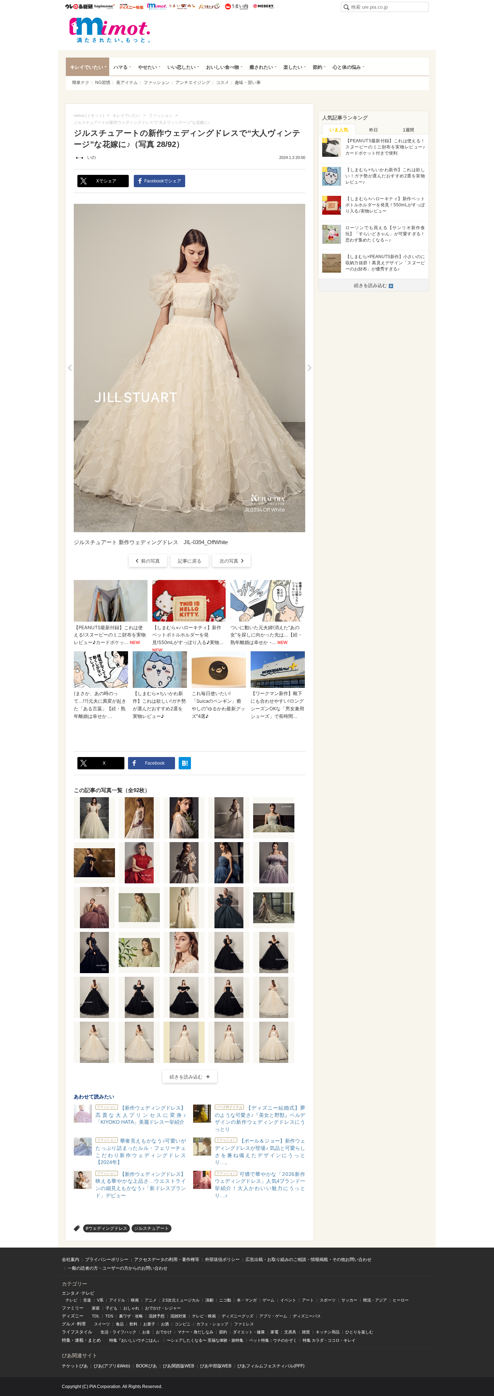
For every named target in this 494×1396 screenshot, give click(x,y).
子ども (112, 1308)
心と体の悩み (347, 67)
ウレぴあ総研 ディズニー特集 (131, 6)
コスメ (222, 82)
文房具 (290, 1332)
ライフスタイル (77, 1331)
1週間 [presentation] (408, 130)
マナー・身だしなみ (195, 1332)
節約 (317, 67)
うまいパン (209, 6)
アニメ (151, 1300)
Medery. (263, 6)
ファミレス (244, 1324)
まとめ (94, 1340)
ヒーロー (401, 1300)
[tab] (338, 129)
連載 (79, 1340)
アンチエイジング (192, 82)
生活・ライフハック (118, 1332)
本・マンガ (247, 1300)
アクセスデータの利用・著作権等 (166, 1259)
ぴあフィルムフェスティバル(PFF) (271, 1365)
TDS (109, 1316)
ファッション (157, 82)
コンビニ (183, 1324)
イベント (288, 1300)
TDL (95, 1316)
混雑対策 (178, 1316)
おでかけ (164, 1332)
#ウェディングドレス (106, 1228)
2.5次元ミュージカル (181, 1300)
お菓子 (149, 1324)
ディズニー (73, 1316)
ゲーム (268, 1300)
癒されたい (261, 67)
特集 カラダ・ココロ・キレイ (329, 1340)
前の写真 (150, 561)
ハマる (121, 67)
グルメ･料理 (74, 1323)
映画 (135, 1300)
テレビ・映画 (204, 1316)
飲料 (133, 1324)
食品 (120, 1324)
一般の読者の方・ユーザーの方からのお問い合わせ (117, 1268)
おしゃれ (131, 1308)
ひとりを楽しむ (359, 1332)
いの (91, 157)
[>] (309, 368)
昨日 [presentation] (373, 130)
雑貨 (306, 1332)
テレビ (71, 1300)
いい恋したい (181, 67)
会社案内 (70, 1259)
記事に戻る (189, 561)
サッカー (349, 1300)
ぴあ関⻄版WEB (178, 1365)
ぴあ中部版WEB (215, 1365)
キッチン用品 (328, 1332)
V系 (100, 1300)
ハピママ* (104, 6)
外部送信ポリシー (222, 1259)
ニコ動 (225, 1300)
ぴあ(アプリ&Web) (112, 1365)
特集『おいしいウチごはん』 (135, 1340)
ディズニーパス (307, 1316)
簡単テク (80, 82)
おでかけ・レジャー (163, 1308)
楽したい (293, 67)
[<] (69, 368)
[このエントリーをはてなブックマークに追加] (185, 763)
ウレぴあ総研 (79, 6)
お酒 (165, 1324)
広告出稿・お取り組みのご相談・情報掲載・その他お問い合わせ (308, 1259)
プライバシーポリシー (106, 1259)
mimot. (157, 6)
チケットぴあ (75, 1365)
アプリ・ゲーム (273, 1316)
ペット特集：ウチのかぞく (273, 1340)
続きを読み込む (186, 1077)
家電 (274, 1332)
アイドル (117, 1300)
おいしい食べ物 (222, 67)
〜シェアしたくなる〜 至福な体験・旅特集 (205, 1340)
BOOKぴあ (146, 1365)
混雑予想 (157, 1316)
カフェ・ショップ (212, 1324)
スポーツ (328, 1300)
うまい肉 (236, 6)
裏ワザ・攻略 (131, 1316)
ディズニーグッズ (238, 1316)
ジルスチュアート (151, 1228)
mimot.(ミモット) (110, 30)
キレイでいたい (86, 67)
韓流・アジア (375, 1300)
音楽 (87, 1300)
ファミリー (73, 1308)
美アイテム (127, 82)
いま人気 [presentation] (338, 130)
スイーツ (102, 1324)
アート (308, 1300)
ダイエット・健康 (249, 1332)
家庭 (96, 1308)
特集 (66, 1340)
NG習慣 (102, 82)
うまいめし (182, 6)
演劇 (209, 1300)
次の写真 (229, 561)
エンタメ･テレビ (78, 1293)
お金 (146, 1332)
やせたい (147, 67)
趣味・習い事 (248, 82)
